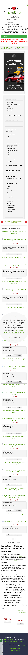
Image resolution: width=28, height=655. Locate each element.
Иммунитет (10, 201)
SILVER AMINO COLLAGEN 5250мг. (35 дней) (14, 385)
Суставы (9, 195)
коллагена (22, 556)
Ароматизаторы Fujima (13, 115)
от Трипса (9, 157)
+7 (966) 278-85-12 (14, 649)
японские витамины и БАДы (9, 561)
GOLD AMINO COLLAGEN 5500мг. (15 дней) (14, 359)
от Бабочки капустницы (13, 159)
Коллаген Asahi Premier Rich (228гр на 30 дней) (14, 282)
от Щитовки (10, 139)
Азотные (9, 106)
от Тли (8, 152)
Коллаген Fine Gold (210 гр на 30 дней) (14, 514)
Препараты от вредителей (14, 143)
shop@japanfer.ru (14, 650)
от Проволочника (11, 136)
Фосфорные (10, 108)
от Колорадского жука (12, 150)
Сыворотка (9, 211)
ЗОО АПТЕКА (9, 216)
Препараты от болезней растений (13, 145)
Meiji (8, 188)
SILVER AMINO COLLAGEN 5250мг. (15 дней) (14, 437)
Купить (10, 254)
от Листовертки (11, 134)
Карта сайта (21, 638)
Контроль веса (10, 207)
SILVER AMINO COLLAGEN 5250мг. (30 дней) (14, 411)
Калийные (9, 110)
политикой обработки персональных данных (14, 331)
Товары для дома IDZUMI (14, 165)
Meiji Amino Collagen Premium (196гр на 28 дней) (14, 232)
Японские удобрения (9, 639)
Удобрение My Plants (12, 125)
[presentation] (21, 605)
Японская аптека (11, 183)
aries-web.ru (17, 644)
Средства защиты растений (11, 130)
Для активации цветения (13, 104)
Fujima (8, 186)
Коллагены (10, 192)
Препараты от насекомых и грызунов (13, 177)
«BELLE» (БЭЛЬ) (7, 611)
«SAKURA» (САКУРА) (21, 612)
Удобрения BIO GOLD (12, 120)
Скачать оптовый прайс (1, 648)
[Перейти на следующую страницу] (20, 539)
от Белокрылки (11, 148)
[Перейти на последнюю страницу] (22, 539)
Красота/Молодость (12, 190)
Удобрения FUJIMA (11, 99)
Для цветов (10, 102)
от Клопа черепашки (12, 154)
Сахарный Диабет (11, 197)
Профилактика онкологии (13, 199)
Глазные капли (11, 209)
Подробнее (18, 254)
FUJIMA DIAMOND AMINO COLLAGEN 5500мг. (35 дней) (14, 463)
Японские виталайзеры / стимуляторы (14, 171)
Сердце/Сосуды (11, 205)
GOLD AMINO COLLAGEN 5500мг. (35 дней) (14, 308)
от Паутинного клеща (12, 141)
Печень (9, 203)
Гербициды (10, 161)
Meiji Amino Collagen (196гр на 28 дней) (14, 257)
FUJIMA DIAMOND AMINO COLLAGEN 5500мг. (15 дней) (14, 489)
